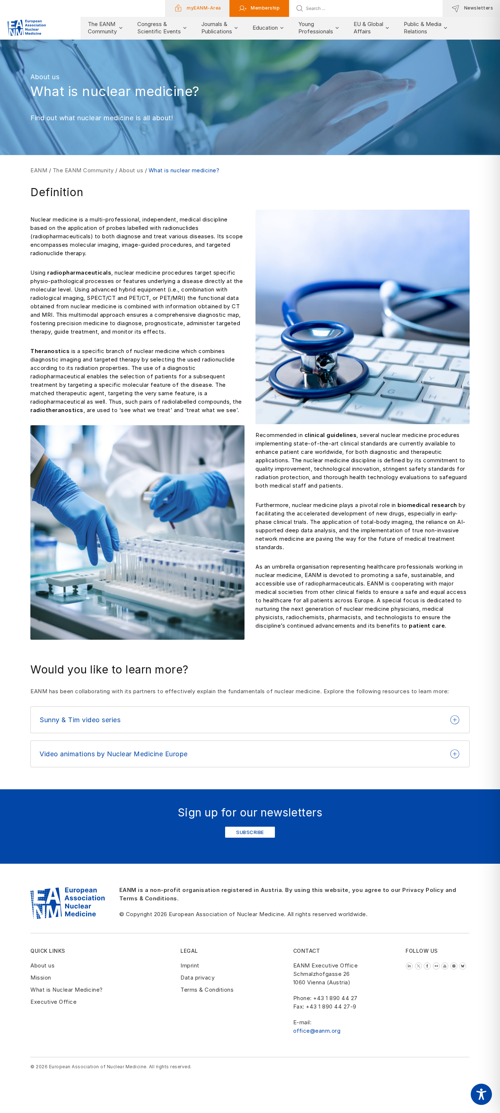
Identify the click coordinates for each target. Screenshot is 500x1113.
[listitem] (410, 965)
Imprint (189, 965)
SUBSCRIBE (250, 832)
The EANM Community (83, 170)
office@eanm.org (317, 1030)
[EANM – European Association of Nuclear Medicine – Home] (26, 28)
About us (131, 170)
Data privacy (197, 977)
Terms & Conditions (207, 989)
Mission (40, 977)
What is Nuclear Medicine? (66, 989)
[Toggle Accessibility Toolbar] (481, 1094)
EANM (38, 170)
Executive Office (53, 1001)
